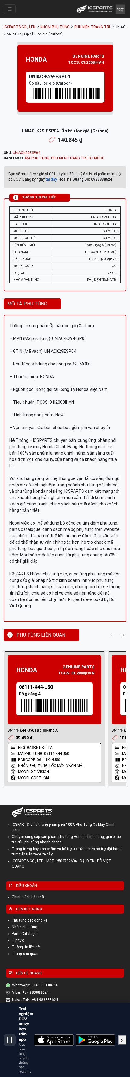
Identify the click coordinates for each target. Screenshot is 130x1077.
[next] (122, 635)
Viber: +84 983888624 (30, 992)
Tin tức (18, 940)
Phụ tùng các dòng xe (29, 920)
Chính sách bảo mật (28, 897)
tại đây (51, 179)
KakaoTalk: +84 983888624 (35, 1000)
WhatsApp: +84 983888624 (34, 985)
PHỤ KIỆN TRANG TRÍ (69, 158)
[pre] (112, 635)
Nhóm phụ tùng (24, 927)
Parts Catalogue (25, 934)
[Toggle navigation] (10, 9)
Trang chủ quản (25, 954)
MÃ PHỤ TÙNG (37, 158)
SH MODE (96, 158)
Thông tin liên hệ (26, 947)
